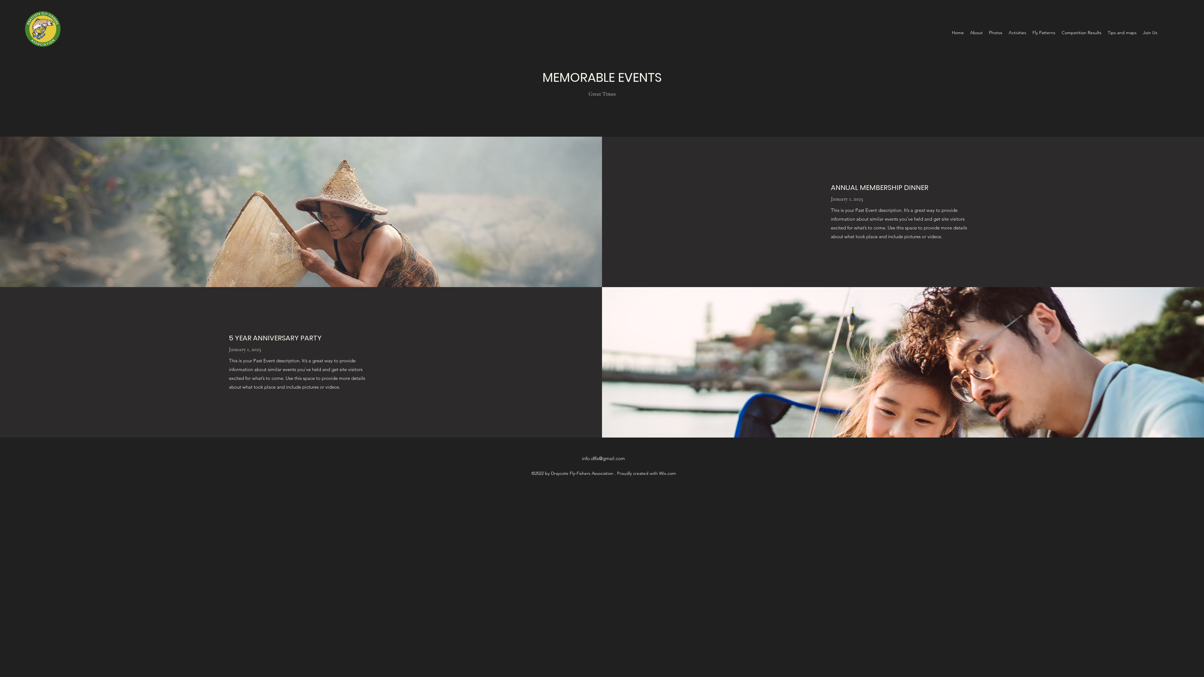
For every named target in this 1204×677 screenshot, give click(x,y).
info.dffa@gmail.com (603, 458)
